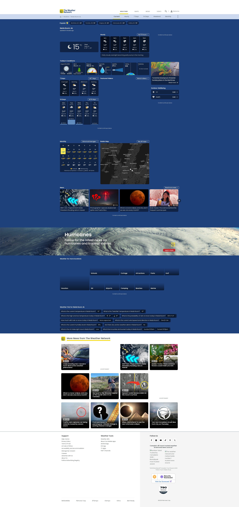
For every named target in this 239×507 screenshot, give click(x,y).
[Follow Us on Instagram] (156, 440)
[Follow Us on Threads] (170, 440)
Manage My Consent (68, 451)
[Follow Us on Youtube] (160, 440)
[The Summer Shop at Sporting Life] (171, 283)
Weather (66, 17)
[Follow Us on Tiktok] (165, 440)
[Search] (166, 11)
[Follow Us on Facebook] (151, 440)
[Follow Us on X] (174, 440)
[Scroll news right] (179, 200)
